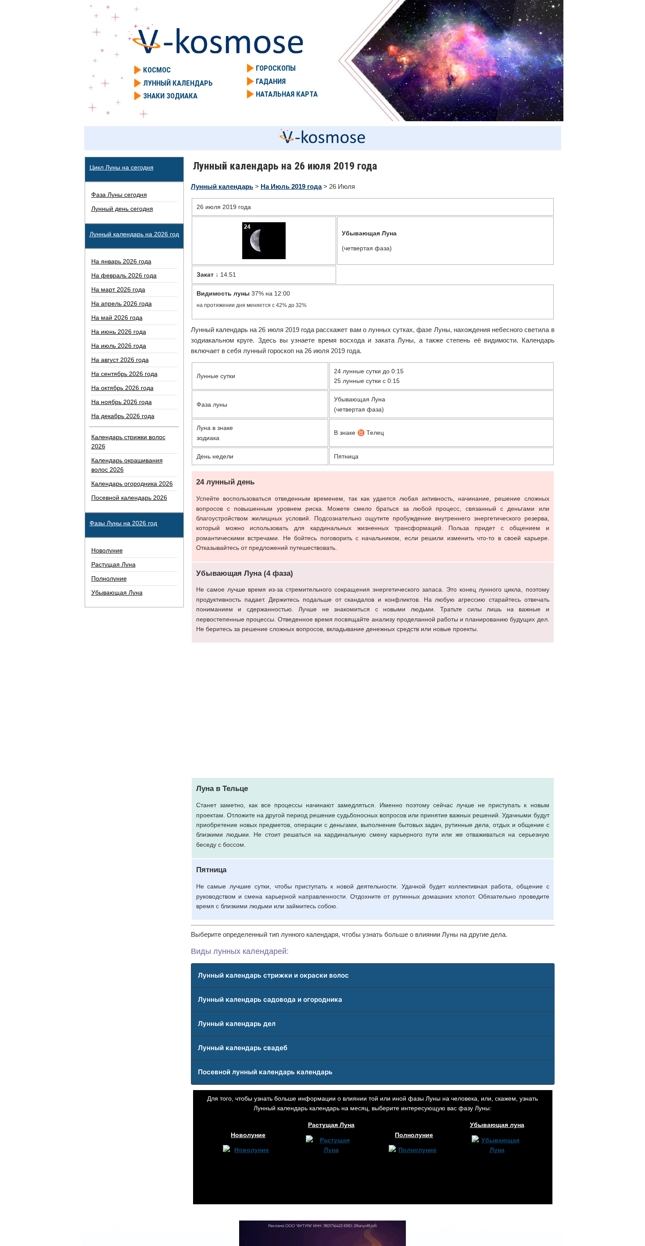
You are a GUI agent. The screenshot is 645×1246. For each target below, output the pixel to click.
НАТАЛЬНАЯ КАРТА (287, 94)
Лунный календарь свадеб (242, 1048)
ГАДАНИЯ (271, 81)
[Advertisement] (373, 710)
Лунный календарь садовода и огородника (270, 999)
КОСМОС (157, 69)
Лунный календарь (222, 186)
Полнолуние (414, 1134)
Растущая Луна (331, 1124)
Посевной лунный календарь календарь (265, 1072)
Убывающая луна (497, 1124)
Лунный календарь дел (237, 1023)
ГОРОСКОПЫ (276, 68)
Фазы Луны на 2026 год (123, 523)
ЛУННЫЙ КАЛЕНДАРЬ (178, 83)
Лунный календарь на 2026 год (134, 234)
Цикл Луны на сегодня (122, 167)
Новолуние (248, 1134)
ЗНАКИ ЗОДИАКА (170, 95)
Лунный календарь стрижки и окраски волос (273, 975)
